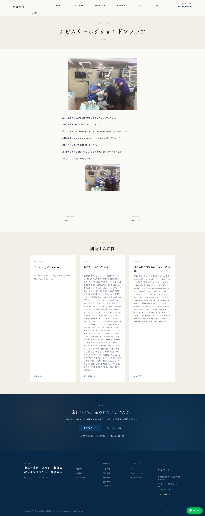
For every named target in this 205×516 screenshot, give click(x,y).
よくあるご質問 (136, 477)
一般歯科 (106, 469)
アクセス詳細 (164, 494)
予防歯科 (106, 473)
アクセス (156, 5)
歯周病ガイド (122, 5)
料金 (140, 5)
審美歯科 (106, 477)
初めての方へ (79, 5)
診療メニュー (100, 5)
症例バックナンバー (138, 473)
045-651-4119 (165, 469)
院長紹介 (79, 473)
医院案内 (59, 5)
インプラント (108, 486)
